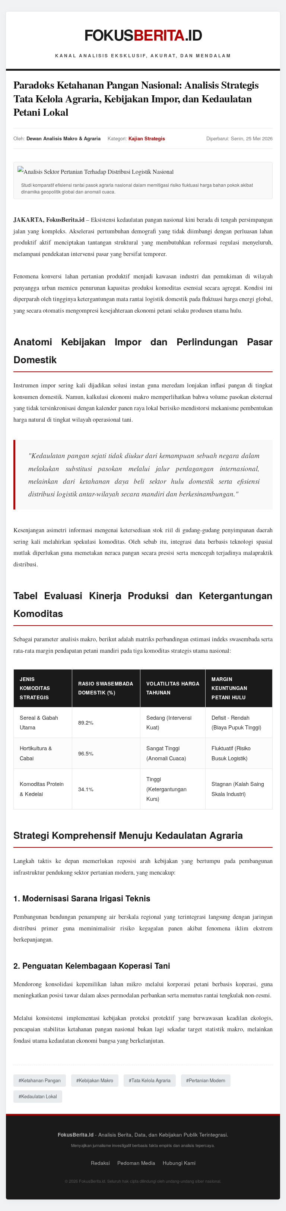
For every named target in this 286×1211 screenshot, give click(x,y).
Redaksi (100, 1162)
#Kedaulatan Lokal (38, 1096)
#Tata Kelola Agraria (150, 1080)
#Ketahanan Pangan (40, 1080)
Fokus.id (143, 34)
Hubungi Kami (179, 1162)
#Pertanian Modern (205, 1080)
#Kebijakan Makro (94, 1080)
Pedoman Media (136, 1162)
